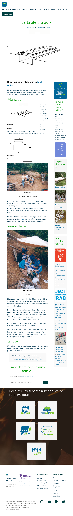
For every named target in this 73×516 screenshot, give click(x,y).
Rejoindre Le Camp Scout (62, 149)
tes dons (18, 507)
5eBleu (48, 27)
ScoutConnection (13, 509)
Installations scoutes (27, 376)
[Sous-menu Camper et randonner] (26, 9)
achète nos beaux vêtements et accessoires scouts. (26, 484)
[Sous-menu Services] (46, 9)
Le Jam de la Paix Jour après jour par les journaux (60, 350)
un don (40, 358)
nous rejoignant (37, 359)
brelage (21, 219)
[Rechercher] (45, 382)
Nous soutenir (8, 14)
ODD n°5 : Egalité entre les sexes (59, 266)
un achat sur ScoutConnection (20, 359)
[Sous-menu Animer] (8, 9)
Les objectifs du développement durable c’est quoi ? (60, 307)
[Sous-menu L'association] (66, 9)
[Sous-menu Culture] (54, 9)
